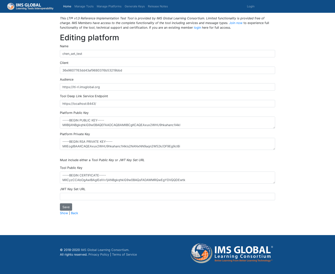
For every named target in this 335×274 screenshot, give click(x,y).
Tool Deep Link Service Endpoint (84, 96)
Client (64, 63)
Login (251, 6)
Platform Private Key (75, 134)
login (197, 27)
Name (64, 46)
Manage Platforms (109, 6)
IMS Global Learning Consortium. (105, 250)
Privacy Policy (98, 254)
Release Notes (158, 6)
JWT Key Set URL (72, 189)
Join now (236, 23)
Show (64, 213)
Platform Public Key (74, 113)
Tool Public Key (71, 168)
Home (68, 6)
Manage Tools (84, 6)
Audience (66, 79)
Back (74, 213)
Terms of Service (124, 254)
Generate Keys (135, 6)
